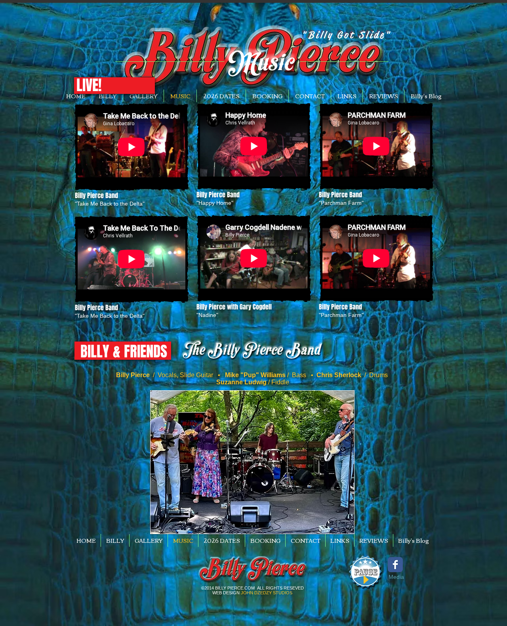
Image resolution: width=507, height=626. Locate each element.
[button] (89, 85)
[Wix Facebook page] (395, 564)
